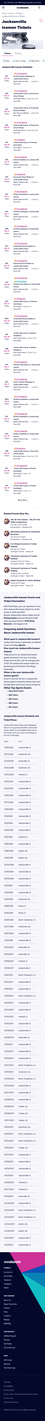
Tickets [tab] (7, 53)
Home (4, 13)
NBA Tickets (13, 703)
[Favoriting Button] (41, 21)
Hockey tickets (10, 618)
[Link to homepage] (23, 7)
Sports (11, 13)
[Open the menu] (3, 7)
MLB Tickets (13, 695)
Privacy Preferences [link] (11, 1402)
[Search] (39, 7)
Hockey (19, 13)
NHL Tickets (13, 699)
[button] (6, 61)
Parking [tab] (18, 53)
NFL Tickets (13, 707)
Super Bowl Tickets (16, 691)
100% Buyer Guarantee (25, 2)
